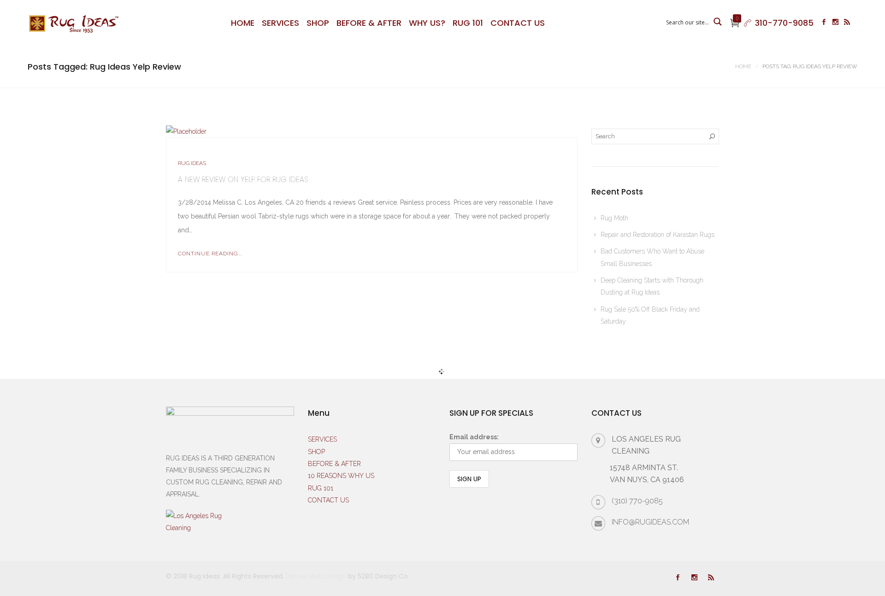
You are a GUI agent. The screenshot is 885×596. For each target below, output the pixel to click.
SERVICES (280, 23)
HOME (242, 23)
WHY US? (427, 23)
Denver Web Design (316, 576)
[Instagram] (835, 23)
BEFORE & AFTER (368, 23)
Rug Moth (614, 218)
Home (743, 66)
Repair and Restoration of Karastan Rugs (657, 234)
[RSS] (847, 23)
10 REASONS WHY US (341, 475)
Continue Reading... (210, 253)
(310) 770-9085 (637, 500)
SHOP (318, 23)
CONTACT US (517, 23)
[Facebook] (824, 23)
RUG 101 (468, 23)
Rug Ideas (192, 163)
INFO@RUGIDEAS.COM (650, 522)
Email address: (474, 437)
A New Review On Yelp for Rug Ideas (243, 179)
